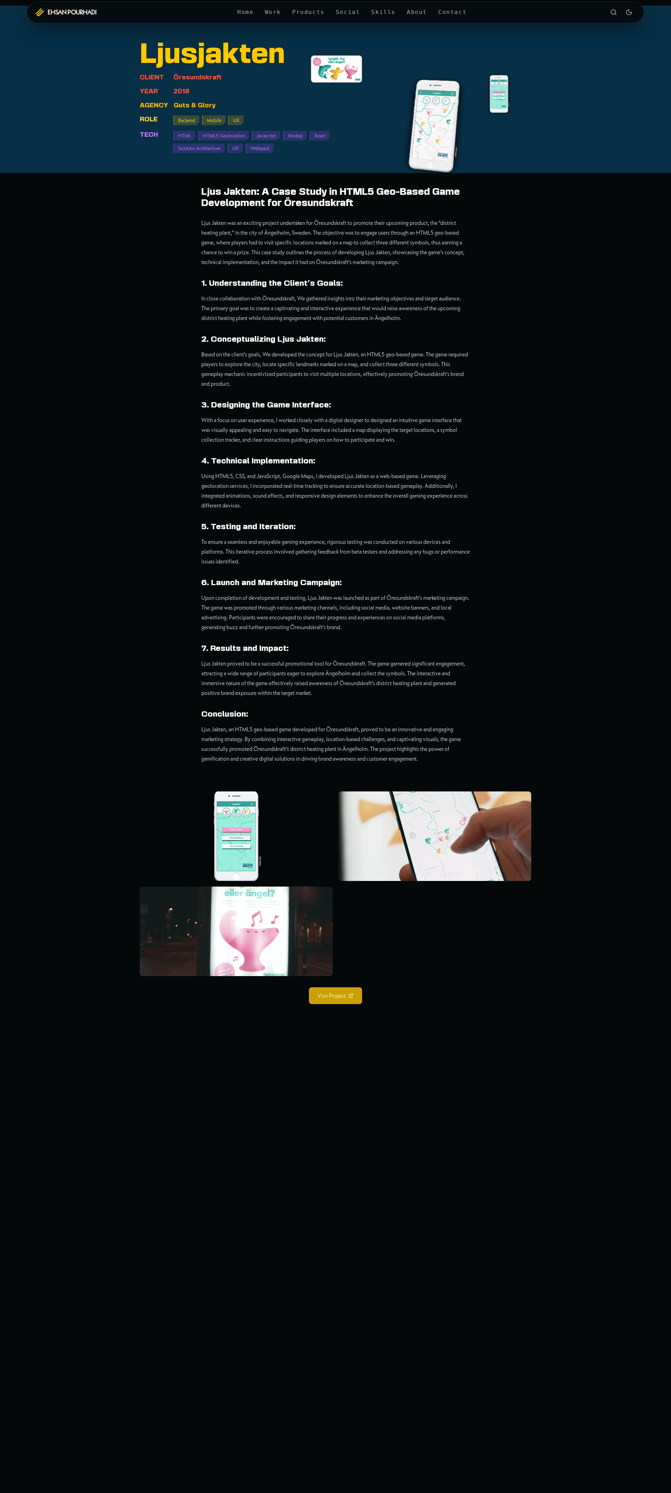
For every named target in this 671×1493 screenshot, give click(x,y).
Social (348, 12)
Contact (452, 12)
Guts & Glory (195, 105)
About (417, 12)
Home (245, 12)
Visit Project (331, 995)
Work (273, 12)
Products (308, 12)
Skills (383, 12)
